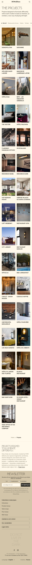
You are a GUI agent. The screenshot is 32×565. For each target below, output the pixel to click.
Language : (5, 559)
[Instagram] (18, 550)
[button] (16, 500)
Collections (5, 503)
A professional (14, 481)
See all (4, 23)
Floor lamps (5, 512)
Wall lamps (5, 514)
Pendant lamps (6, 506)
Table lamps (5, 509)
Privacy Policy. (16, 493)
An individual (23, 481)
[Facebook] (14, 550)
